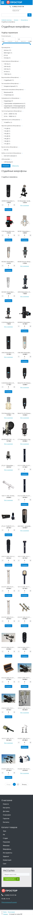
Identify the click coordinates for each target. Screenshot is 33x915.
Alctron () (7, 50)
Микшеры (6, 845)
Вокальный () (8, 92)
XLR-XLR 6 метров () (10, 156)
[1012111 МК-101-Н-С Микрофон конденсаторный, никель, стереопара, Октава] (24, 698)
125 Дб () (7, 136)
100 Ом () (7, 64)
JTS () (6, 55)
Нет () (6, 150)
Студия (5, 838)
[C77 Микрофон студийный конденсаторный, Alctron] (24, 429)
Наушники (6, 842)
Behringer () (8, 53)
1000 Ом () (7, 74)
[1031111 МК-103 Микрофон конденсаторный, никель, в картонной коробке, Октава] (8, 486)
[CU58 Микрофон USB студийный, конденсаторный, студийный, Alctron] (8, 373)
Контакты (6, 822)
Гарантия (6, 818)
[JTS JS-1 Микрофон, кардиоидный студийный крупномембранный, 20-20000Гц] (8, 455)
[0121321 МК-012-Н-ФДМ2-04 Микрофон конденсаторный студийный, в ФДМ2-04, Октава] (8, 607)
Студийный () (9, 80)
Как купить (6, 808)
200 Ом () (7, 66)
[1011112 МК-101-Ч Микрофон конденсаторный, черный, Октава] (24, 577)
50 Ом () (7, 71)
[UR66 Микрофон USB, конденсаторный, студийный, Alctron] (8, 343)
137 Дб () (7, 144)
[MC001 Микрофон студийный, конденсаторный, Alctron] (24, 221)
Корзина (5, 914)
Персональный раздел (9, 902)
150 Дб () (7, 133)
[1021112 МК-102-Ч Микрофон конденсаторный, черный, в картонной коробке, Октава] (24, 546)
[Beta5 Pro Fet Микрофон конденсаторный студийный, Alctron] (24, 403)
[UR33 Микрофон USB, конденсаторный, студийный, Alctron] (24, 282)
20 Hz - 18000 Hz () (10, 116)
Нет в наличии (24, 205)
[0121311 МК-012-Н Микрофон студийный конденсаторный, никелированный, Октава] (8, 577)
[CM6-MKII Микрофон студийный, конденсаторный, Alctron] (24, 343)
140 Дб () (7, 138)
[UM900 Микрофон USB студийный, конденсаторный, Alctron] (8, 191)
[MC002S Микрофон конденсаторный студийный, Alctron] (8, 252)
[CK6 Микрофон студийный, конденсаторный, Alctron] (8, 403)
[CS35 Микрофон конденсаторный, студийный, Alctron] (8, 221)
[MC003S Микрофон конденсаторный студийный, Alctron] (8, 282)
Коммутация (7, 860)
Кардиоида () (8, 101)
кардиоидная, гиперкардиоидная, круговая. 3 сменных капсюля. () (14, 107)
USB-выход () (8, 162)
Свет (4, 864)
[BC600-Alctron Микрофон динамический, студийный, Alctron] (24, 252)
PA (4, 835)
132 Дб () (7, 131)
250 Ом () (7, 69)
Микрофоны (7, 849)
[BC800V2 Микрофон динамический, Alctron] (24, 312)
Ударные (6, 856)
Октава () (7, 58)
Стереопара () (8, 95)
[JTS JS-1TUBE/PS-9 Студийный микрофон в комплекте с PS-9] (8, 516)
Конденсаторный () (11, 86)
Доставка (6, 811)
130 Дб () (7, 141)
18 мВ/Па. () (8, 122)
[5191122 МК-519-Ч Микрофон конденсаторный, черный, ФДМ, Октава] (24, 637)
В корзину (8, 209)
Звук (4, 831)
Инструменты (7, 853)
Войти (5, 912)
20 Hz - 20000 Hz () (10, 114)
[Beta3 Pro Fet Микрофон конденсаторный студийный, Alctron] (24, 373)
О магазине (7, 815)
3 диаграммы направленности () (14, 103)
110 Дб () (7, 128)
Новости (6, 804)
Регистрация (11, 912)
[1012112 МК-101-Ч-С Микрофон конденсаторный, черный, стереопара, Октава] (8, 728)
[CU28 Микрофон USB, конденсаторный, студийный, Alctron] (8, 312)
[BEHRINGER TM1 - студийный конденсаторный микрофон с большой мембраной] (8, 429)
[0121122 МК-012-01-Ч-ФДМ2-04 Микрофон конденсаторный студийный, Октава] (24, 486)
